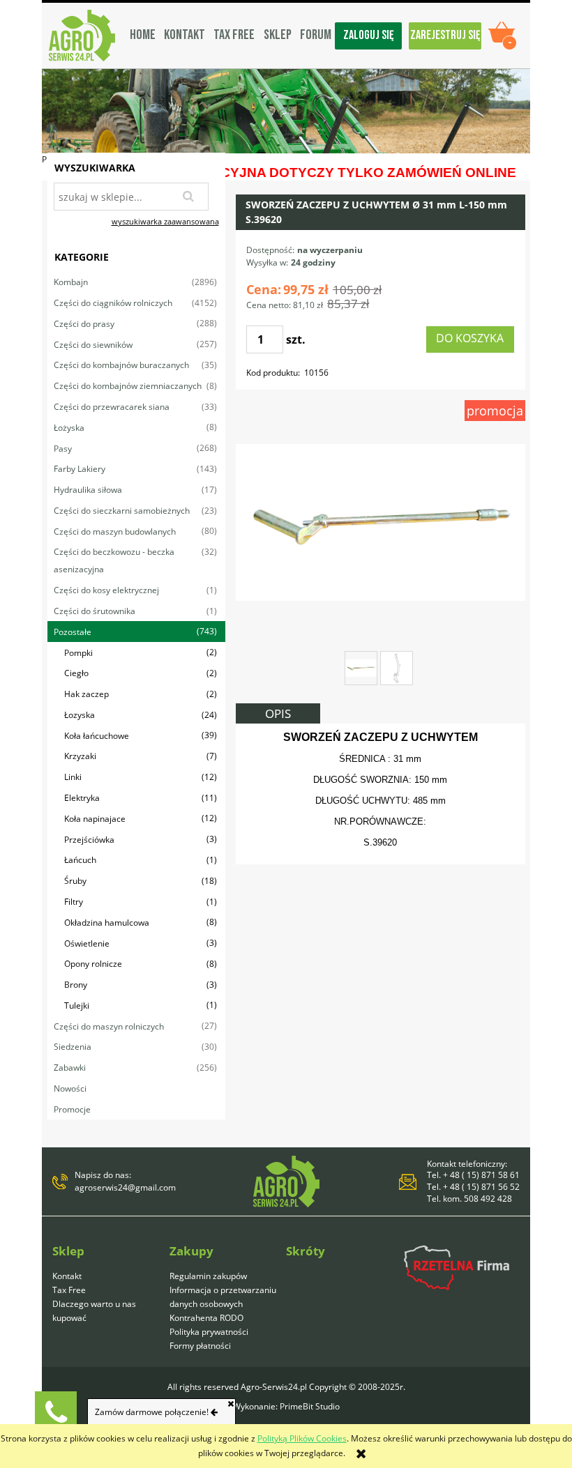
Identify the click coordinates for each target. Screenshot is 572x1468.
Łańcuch (80, 860)
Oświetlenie (87, 943)
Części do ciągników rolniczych (113, 303)
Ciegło (76, 673)
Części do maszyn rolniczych (109, 1026)
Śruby (75, 881)
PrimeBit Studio (310, 1406)
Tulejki (76, 1005)
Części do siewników (93, 345)
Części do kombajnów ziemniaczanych (128, 386)
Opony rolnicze (93, 964)
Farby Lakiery (79, 469)
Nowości (70, 1088)
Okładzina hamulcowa (106, 922)
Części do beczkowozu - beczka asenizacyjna (114, 560)
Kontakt (67, 1276)
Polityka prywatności (209, 1332)
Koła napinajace (95, 819)
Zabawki (70, 1067)
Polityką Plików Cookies (302, 1438)
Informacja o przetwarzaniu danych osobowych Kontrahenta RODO (223, 1304)
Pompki (78, 653)
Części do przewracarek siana (112, 407)
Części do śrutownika (94, 611)
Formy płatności (200, 1346)
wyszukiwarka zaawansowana (165, 221)
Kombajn (71, 282)
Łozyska (79, 715)
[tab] (278, 713)
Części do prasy (84, 324)
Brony (75, 985)
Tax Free (69, 1290)
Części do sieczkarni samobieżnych (122, 511)
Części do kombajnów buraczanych (121, 365)
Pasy (63, 448)
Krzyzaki (80, 756)
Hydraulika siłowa (88, 490)
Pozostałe (72, 632)
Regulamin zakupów (208, 1276)
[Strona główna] (82, 35)
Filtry (73, 902)
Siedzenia (72, 1047)
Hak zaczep (86, 694)
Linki (73, 777)
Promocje (72, 1109)
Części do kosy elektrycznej (106, 590)
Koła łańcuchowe (96, 736)
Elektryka (82, 798)
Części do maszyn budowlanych (115, 531)
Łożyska (69, 428)
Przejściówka (89, 840)
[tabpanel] (380, 794)
